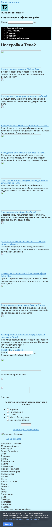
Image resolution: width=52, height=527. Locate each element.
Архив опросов (13, 439)
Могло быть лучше (19, 417)
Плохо (13, 414)
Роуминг (10, 33)
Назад (4, 350)
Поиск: (4, 22)
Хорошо (14, 409)
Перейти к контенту (11, 2)
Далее (19, 350)
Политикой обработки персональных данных (21, 519)
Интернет (11, 36)
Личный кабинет (14, 28)
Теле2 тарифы (13, 30)
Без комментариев (19, 420)
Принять (8, 524)
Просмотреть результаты (26, 429)
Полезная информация (17, 38)
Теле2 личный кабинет (12, 12)
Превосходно (16, 412)
